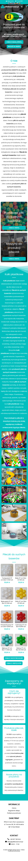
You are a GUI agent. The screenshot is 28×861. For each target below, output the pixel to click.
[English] (12, 3)
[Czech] (10, 3)
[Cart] (26, 6)
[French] (14, 3)
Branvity (17, 851)
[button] (21, 6)
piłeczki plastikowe (13, 338)
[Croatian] (9, 3)
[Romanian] (19, 3)
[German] (16, 3)
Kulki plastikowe (9, 281)
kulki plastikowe (13, 404)
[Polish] (18, 3)
